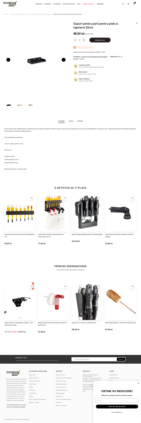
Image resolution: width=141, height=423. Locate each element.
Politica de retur (60, 375)
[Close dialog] (138, 383)
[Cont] (128, 4)
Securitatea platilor (61, 384)
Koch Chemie (32, 393)
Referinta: (114, 56)
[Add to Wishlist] (137, 23)
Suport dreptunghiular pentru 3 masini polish (53, 234)
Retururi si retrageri (61, 405)
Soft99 (31, 396)
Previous (8, 60)
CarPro (31, 387)
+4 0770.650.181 (87, 376)
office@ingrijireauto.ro (89, 381)
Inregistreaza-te (114, 378)
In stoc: (76, 59)
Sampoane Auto (33, 378)
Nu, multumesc (117, 412)
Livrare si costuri (61, 387)
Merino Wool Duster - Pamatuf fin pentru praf (87, 322)
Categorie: (77, 56)
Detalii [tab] (71, 121)
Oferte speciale (60, 393)
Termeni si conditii (61, 381)
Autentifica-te (113, 375)
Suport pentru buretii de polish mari (117, 234)
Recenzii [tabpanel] (80, 121)
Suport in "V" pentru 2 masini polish (50, 322)
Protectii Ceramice (34, 381)
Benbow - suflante (34, 402)
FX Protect (32, 390)
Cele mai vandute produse (63, 399)
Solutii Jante (32, 384)
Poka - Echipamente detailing (37, 399)
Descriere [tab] (61, 121)
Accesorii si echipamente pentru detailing (94, 56)
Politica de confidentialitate (64, 378)
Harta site (59, 402)
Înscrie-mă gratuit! (117, 406)
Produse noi (59, 396)
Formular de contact (62, 390)
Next (64, 60)
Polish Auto (32, 375)
